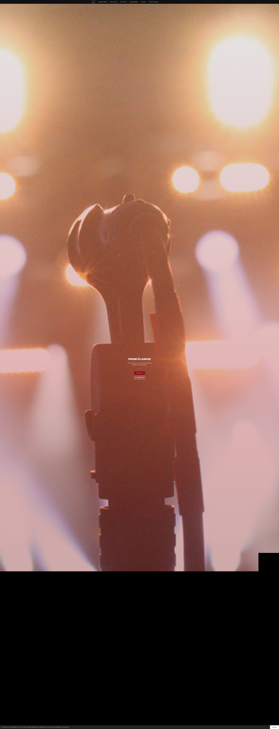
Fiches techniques (153, 1)
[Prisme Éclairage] (93, 2)
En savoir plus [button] (65, 727)
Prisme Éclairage (102, 1)
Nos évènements (134, 1)
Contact (143, 1)
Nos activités (113, 1)
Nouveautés (123, 1)
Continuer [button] (274, 727)
